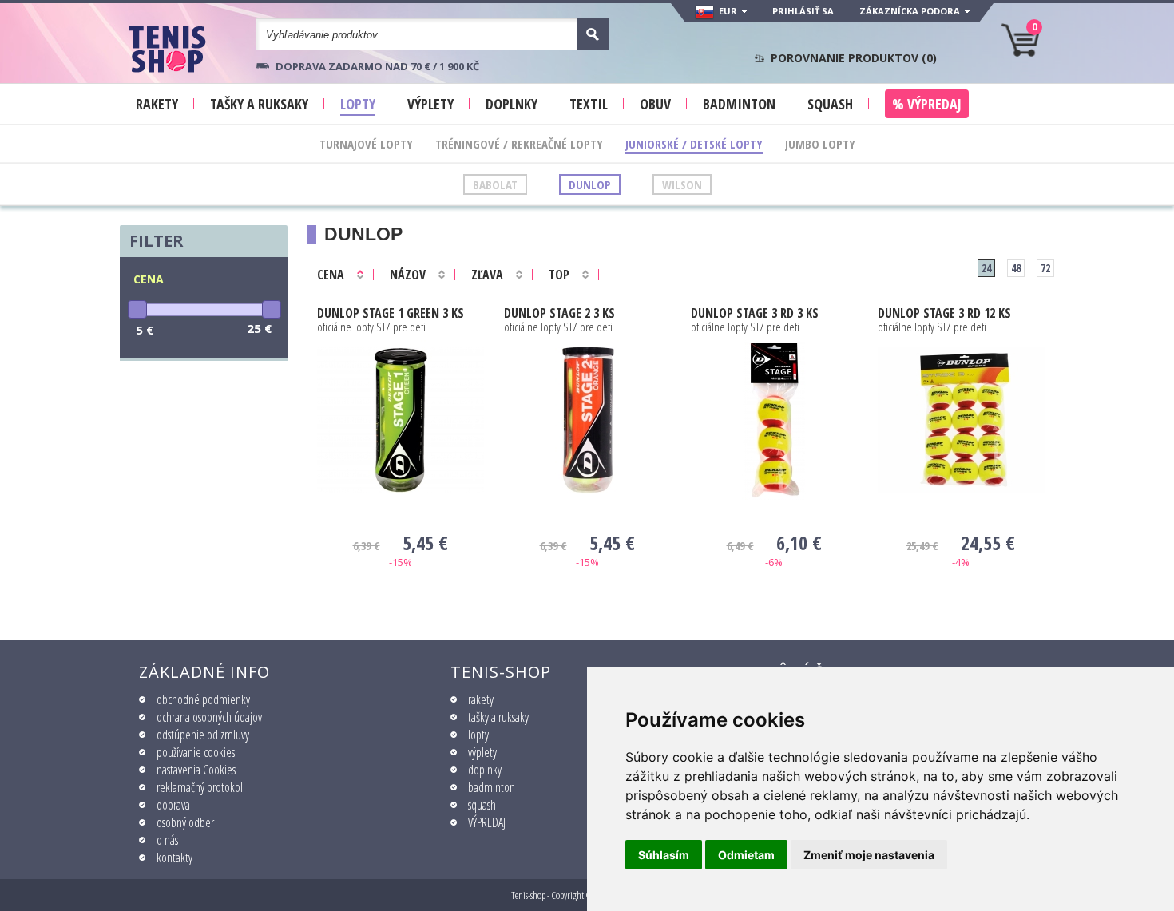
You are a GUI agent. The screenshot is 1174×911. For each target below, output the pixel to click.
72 (1045, 267)
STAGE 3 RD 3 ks (755, 313)
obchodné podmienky (203, 699)
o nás (167, 840)
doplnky (485, 769)
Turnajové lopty (366, 144)
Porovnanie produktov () (854, 58)
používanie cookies (196, 752)
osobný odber (185, 822)
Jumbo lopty (820, 144)
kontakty (174, 857)
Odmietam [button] (746, 854)
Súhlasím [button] (663, 854)
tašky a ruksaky (498, 717)
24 (986, 267)
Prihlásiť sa (803, 11)
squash (482, 805)
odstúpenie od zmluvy (203, 734)
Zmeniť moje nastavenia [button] (868, 854)
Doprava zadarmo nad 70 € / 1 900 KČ (377, 66)
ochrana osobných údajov (209, 717)
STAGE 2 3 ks (559, 313)
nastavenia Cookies (196, 769)
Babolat (495, 184)
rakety (481, 699)
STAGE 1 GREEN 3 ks (390, 313)
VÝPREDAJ (487, 822)
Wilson (682, 184)
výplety (482, 752)
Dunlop (590, 184)
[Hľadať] (593, 34)
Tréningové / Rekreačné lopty (519, 144)
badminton (491, 787)
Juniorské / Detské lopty (694, 144)
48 (1016, 267)
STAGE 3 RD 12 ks (944, 313)
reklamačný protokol (200, 787)
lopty (478, 734)
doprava (173, 805)
